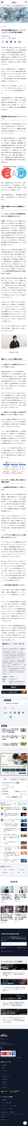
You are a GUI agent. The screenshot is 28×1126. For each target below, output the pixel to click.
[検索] (26, 2)
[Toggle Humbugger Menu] (2, 2)
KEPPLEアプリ (6, 1087)
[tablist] (14, 779)
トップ (2, 5)
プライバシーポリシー (12, 947)
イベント (4, 1073)
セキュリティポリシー (20, 1114)
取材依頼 (4, 1082)
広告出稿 (4, 1079)
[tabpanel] (14, 790)
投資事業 (4, 1100)
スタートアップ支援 (7, 1108)
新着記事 (8, 5)
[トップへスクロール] (25, 1123)
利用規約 (12, 1112)
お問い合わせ (4, 1112)
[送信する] (25, 944)
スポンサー (5, 1085)
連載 (3, 1068)
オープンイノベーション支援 (9, 1105)
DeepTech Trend (5, 36)
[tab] (5, 779)
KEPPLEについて (6, 1076)
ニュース (4, 1070)
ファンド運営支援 (6, 1102)
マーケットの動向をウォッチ (14, 797)
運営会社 (3, 1116)
